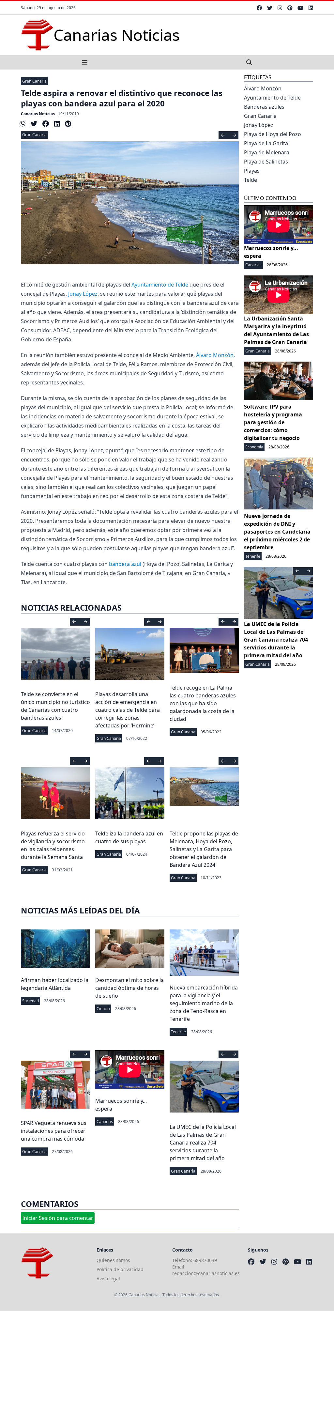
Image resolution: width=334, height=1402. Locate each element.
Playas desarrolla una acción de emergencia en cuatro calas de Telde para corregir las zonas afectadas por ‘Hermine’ (127, 710)
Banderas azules (264, 106)
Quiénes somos (113, 1260)
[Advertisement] (167, 1356)
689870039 (205, 1260)
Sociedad (30, 1001)
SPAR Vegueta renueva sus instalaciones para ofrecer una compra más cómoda (53, 1130)
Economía (254, 447)
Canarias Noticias (38, 114)
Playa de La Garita (266, 143)
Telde (250, 179)
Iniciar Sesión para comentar (57, 1218)
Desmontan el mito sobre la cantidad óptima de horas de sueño (129, 987)
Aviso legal (108, 1278)
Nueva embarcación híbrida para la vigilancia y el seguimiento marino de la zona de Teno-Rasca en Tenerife (204, 1003)
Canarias (105, 1121)
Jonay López (83, 293)
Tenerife (178, 1032)
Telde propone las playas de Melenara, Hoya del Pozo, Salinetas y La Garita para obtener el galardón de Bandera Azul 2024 (204, 849)
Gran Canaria (34, 81)
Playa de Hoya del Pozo (272, 134)
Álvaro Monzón (215, 355)
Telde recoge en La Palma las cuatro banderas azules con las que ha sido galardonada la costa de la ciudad (203, 703)
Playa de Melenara (266, 152)
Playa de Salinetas (266, 161)
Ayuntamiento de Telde (159, 284)
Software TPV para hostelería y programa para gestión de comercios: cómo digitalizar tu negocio (273, 422)
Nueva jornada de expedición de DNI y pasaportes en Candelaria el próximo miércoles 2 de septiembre (277, 531)
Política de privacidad (120, 1269)
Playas (252, 170)
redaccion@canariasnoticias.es (206, 1273)
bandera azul (125, 564)
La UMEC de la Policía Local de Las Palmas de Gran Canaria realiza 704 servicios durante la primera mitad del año (203, 1142)
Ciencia (103, 1008)
